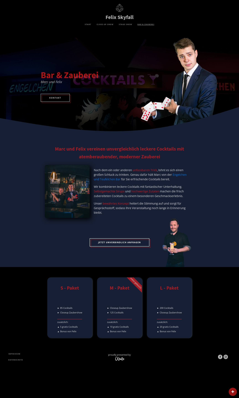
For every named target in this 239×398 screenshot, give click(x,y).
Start (88, 24)
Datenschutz (15, 360)
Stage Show (125, 24)
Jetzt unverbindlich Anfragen (119, 242)
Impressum (14, 354)
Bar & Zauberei (145, 24)
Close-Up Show (105, 24)
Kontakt (55, 97)
